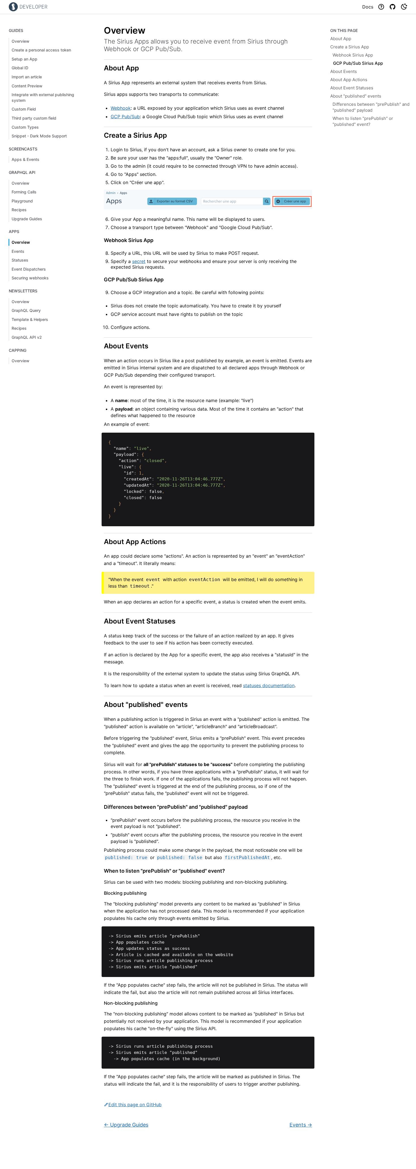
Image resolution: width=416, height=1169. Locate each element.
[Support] (381, 6)
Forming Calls (24, 191)
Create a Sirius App (349, 46)
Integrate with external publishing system (43, 97)
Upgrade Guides (27, 218)
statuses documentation (269, 685)
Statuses (20, 260)
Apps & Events (25, 159)
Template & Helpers (30, 319)
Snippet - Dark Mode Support (39, 135)
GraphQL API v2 (27, 337)
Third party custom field (34, 118)
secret (138, 261)
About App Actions (348, 79)
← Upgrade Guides (126, 1125)
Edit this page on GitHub (135, 1104)
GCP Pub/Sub (125, 116)
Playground (22, 201)
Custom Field (24, 109)
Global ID (20, 67)
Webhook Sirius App (353, 55)
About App (340, 38)
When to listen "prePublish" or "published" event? (363, 121)
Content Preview (27, 85)
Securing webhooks (30, 277)
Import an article (27, 76)
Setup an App (24, 59)
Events (18, 251)
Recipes (19, 209)
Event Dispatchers (29, 269)
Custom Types (25, 127)
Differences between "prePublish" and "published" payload (371, 107)
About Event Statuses (351, 87)
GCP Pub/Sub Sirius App (358, 63)
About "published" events (355, 96)
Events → (301, 1125)
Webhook (121, 108)
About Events (343, 71)
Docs (367, 7)
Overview (20, 41)
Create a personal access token (41, 50)
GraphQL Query (26, 310)
